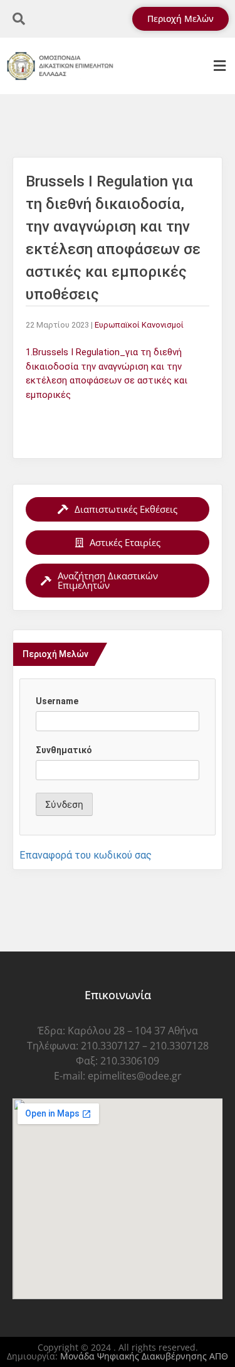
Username (57, 701)
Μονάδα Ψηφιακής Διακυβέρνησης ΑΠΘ (144, 1356)
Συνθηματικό (64, 750)
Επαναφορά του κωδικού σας (85, 855)
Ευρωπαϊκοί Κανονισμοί (139, 325)
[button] (219, 66)
